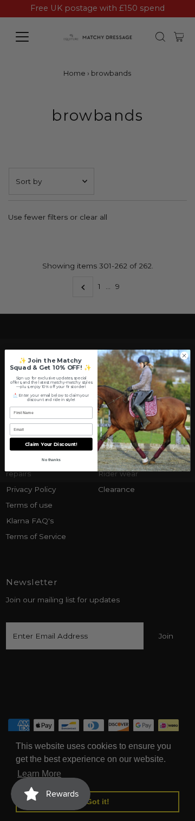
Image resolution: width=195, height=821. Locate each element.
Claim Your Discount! (51, 444)
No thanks (51, 460)
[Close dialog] (184, 355)
